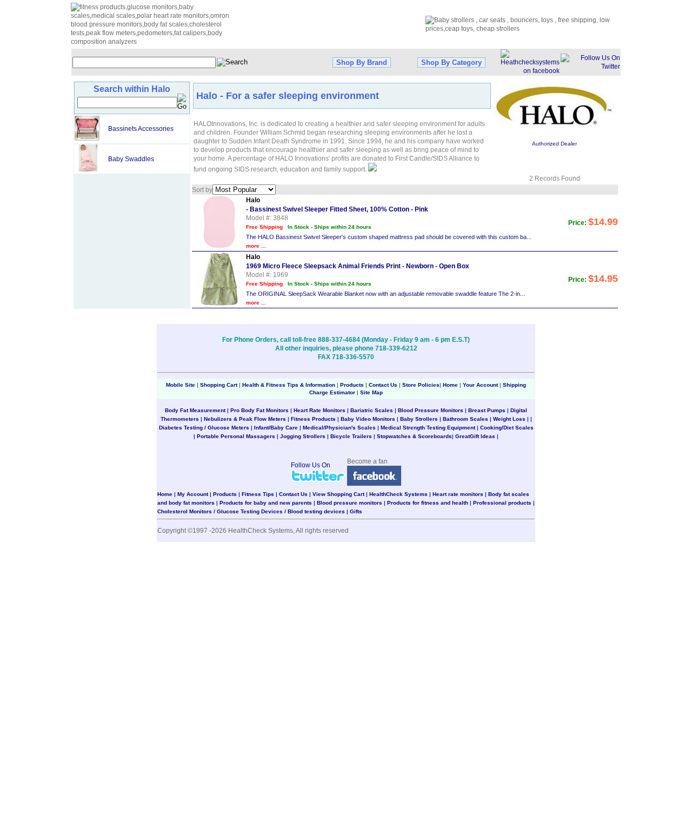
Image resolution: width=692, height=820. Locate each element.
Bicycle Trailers (351, 436)
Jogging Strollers (302, 436)
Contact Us (383, 385)
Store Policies (421, 385)
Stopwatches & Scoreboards (414, 436)
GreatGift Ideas (475, 436)
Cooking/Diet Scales (507, 428)
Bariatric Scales (371, 410)
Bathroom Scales (465, 419)
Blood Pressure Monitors (430, 410)
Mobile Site (180, 385)
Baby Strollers (419, 419)
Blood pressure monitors (349, 503)
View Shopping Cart (338, 494)
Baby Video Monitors (368, 419)
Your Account (480, 385)
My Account (192, 494)
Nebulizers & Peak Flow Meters (245, 419)
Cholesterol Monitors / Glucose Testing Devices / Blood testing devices (251, 511)
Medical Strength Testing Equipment (428, 428)
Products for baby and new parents (265, 503)
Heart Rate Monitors (319, 410)
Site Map (371, 392)
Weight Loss (509, 419)
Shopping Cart (218, 385)
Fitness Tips (258, 494)
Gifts (356, 511)
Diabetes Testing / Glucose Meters (204, 428)
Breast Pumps (486, 410)
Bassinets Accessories (141, 129)
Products (352, 385)
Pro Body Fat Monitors (259, 410)
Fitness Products (313, 419)
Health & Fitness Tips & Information (288, 385)
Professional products (502, 503)
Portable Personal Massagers (236, 436)
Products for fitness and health (427, 503)
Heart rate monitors (457, 494)
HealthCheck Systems (398, 494)
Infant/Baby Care (276, 428)
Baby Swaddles (131, 159)
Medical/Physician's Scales (339, 428)
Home (451, 385)
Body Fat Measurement (195, 410)
